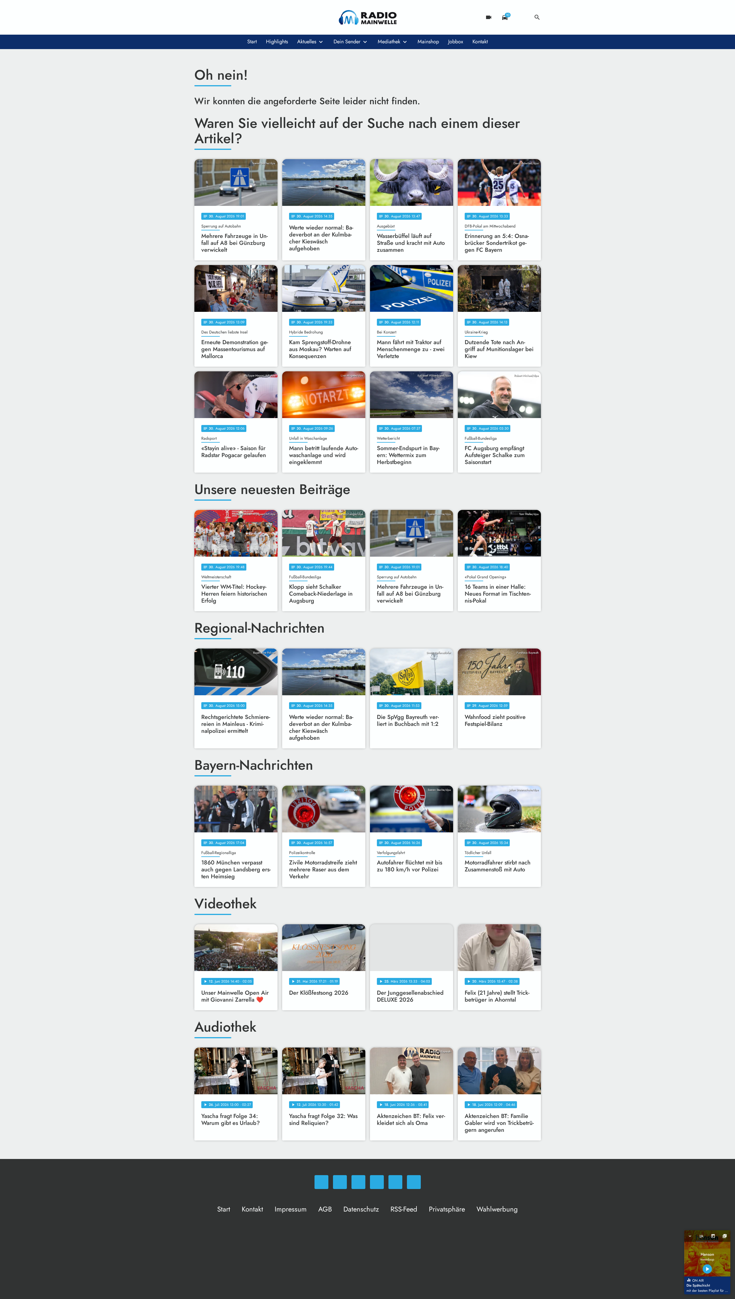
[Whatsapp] (200, 17)
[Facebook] (211, 17)
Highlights (277, 41)
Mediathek (389, 41)
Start (252, 41)
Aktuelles (306, 41)
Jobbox (455, 41)
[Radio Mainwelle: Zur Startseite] (368, 17)
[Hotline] (258, 17)
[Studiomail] (246, 17)
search (537, 17)
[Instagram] (223, 17)
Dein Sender (347, 41)
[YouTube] (235, 17)
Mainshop (428, 41)
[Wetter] (521, 17)
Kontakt (480, 41)
